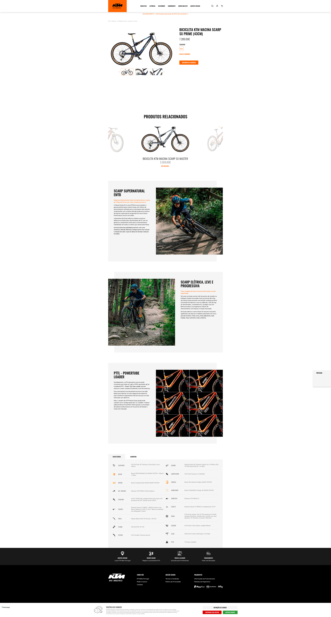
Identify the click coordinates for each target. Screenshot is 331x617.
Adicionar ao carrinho (189, 63)
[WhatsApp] (130, 599)
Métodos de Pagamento (202, 582)
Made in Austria (142, 582)
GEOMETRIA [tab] (133, 457)
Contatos (140, 585)
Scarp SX (130, 21)
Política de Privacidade (173, 582)
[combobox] (200, 49)
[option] (181, 49)
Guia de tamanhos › (185, 54)
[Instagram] (123, 599)
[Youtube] (117, 599)
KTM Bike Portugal (143, 579)
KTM (109, 21)
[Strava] (136, 599)
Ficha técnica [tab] (117, 457)
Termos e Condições (172, 579)
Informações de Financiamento (204, 579)
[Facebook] (110, 599)
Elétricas (114, 21)
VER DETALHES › (165, 166)
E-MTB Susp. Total (122, 21)
